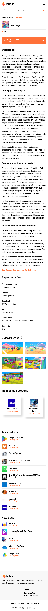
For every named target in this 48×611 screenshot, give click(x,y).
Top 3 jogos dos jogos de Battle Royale (19, 270)
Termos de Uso (29, 593)
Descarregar (13, 40)
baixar (23, 603)
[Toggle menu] (44, 4)
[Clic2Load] (29, 608)
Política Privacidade (31, 595)
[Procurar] (43, 10)
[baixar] (8, 4)
